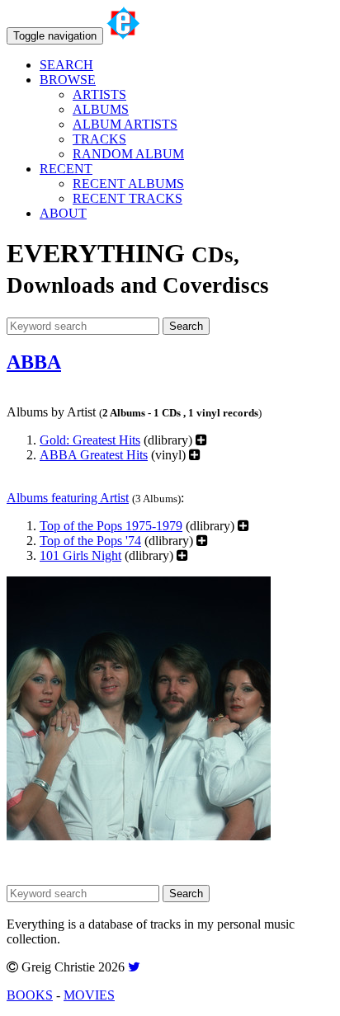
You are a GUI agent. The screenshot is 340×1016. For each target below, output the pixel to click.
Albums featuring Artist (68, 498)
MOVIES (89, 995)
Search (186, 326)
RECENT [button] (66, 169)
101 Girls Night (80, 555)
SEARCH (66, 65)
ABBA (34, 362)
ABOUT (63, 213)
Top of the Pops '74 (90, 541)
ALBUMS (101, 109)
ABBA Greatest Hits (94, 455)
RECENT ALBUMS (128, 183)
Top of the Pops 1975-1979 (111, 526)
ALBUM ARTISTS (125, 124)
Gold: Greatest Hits (90, 440)
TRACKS (99, 139)
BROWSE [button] (68, 80)
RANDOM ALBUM (128, 154)
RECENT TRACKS (127, 198)
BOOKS (30, 995)
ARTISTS (99, 94)
